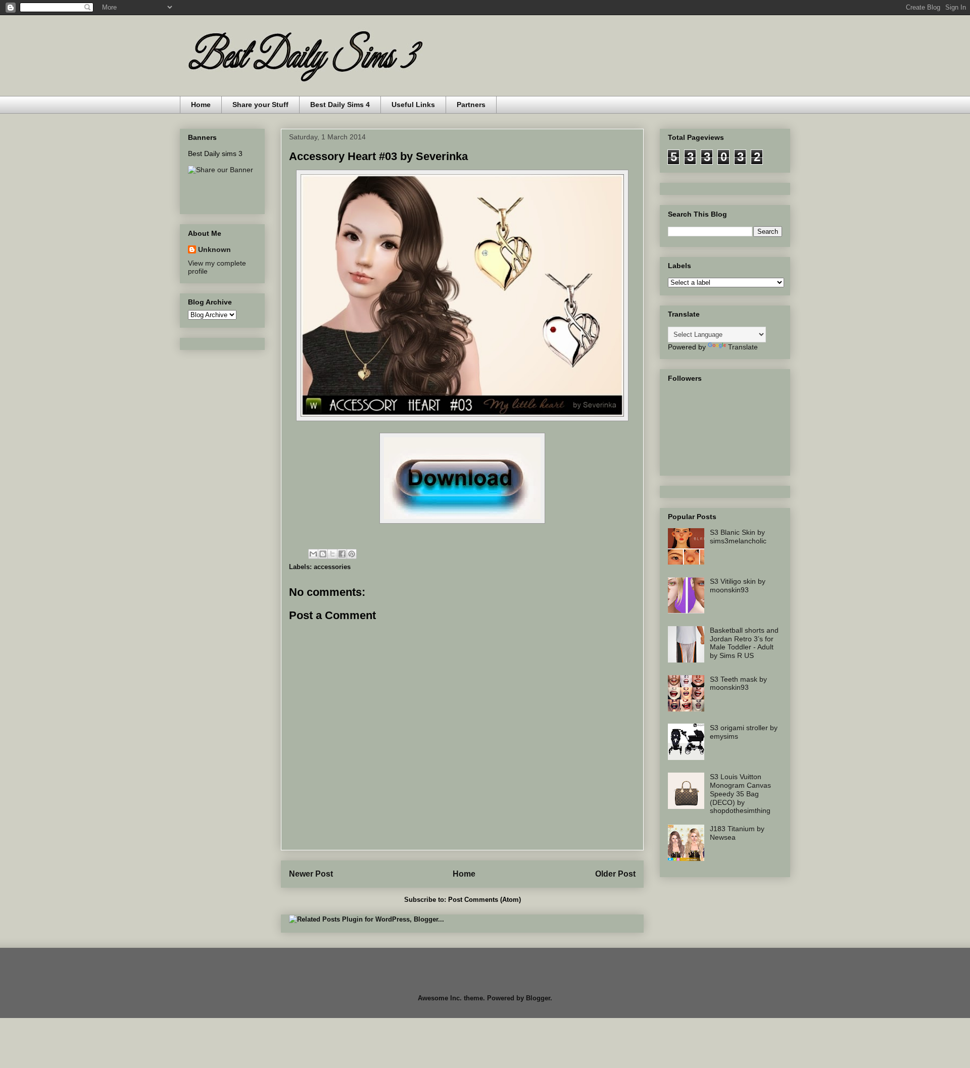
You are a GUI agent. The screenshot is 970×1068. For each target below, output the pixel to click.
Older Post (615, 874)
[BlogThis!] (323, 554)
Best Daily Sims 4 (340, 104)
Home (201, 104)
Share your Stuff (260, 104)
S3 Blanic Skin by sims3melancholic (738, 536)
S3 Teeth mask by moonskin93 (738, 683)
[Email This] (313, 554)
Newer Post (311, 874)
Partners (471, 104)
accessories (332, 567)
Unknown (214, 249)
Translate (743, 347)
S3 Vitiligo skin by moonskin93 (737, 585)
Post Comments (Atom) (484, 899)
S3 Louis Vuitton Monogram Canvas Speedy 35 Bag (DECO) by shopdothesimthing (740, 794)
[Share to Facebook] (342, 554)
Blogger (538, 998)
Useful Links (413, 104)
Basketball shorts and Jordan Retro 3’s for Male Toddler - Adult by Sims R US (744, 642)
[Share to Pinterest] (352, 554)
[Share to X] (332, 554)
